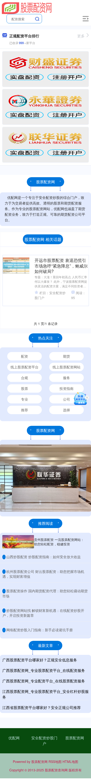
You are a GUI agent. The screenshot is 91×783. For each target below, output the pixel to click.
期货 (66, 356)
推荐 (24, 409)
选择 (66, 409)
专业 (24, 399)
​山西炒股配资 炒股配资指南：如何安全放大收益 (43, 556)
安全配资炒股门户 (44, 740)
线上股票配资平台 (24, 366)
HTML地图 (70, 761)
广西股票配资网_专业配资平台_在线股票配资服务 (43, 681)
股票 (24, 388)
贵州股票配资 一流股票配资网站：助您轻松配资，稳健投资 (59, 541)
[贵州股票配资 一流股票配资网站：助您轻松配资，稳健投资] (18, 541)
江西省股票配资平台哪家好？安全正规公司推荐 (41, 707)
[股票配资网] (27, 7)
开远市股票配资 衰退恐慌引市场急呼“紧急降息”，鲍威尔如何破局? (61, 265)
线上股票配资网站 (66, 366)
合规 (24, 377)
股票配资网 (74, 738)
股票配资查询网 (56, 770)
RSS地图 (55, 761)
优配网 (14, 738)
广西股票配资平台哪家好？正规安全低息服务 (39, 660)
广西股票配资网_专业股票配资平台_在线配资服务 (43, 670)
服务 (66, 377)
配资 (24, 356)
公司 (66, 399)
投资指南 (67, 388)
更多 (81, 36)
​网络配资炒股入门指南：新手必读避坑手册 (39, 629)
